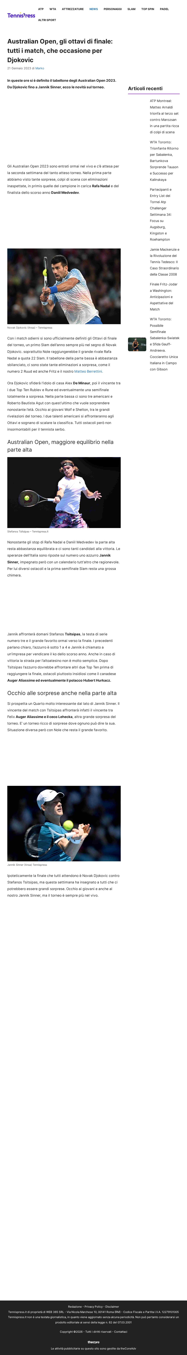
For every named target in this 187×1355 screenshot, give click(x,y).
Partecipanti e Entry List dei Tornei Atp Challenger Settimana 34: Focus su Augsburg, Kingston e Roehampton (161, 215)
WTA (52, 9)
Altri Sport (47, 20)
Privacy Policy (94, 1306)
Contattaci (120, 1331)
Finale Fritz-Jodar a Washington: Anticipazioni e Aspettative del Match (164, 296)
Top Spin (147, 9)
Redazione (75, 1306)
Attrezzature (73, 9)
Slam (131, 9)
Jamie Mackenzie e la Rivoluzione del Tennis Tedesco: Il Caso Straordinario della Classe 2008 (164, 262)
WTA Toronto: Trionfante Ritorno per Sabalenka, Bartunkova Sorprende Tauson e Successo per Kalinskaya (164, 161)
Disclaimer (112, 1306)
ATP (41, 9)
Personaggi (113, 9)
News (93, 9)
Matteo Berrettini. (88, 371)
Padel (164, 9)
